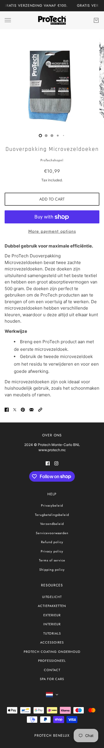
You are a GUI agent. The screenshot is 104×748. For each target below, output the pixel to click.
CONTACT (52, 670)
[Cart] (96, 20)
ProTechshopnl (52, 160)
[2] (52, 135)
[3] (57, 135)
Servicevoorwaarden (52, 533)
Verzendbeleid (52, 523)
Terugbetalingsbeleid (52, 514)
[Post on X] (14, 409)
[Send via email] (31, 409)
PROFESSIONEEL (52, 660)
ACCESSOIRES (52, 642)
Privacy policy (52, 551)
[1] (46, 135)
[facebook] (47, 463)
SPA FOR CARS (52, 679)
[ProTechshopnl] (52, 20)
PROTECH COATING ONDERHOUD (52, 651)
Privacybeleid (52, 505)
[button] (40, 409)
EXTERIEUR (52, 615)
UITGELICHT (52, 597)
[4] (63, 135)
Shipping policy (52, 569)
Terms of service (52, 560)
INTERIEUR (52, 624)
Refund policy (52, 542)
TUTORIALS (52, 633)
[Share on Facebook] (6, 409)
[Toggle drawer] (8, 20)
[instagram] (56, 463)
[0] (40, 135)
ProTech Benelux (52, 735)
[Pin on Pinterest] (22, 409)
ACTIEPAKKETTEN (52, 606)
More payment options (52, 231)
